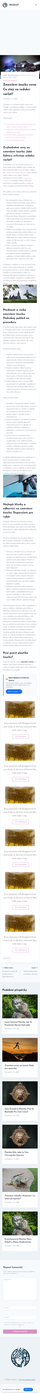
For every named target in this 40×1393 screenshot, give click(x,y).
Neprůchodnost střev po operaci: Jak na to (30, 971)
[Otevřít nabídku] (36, 4)
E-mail (6, 1317)
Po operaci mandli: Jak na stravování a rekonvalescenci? (9, 972)
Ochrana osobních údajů (27, 1380)
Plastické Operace (10, 80)
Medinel (7, 99)
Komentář (8, 1279)
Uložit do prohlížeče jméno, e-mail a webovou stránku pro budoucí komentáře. (18, 1323)
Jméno (6, 1308)
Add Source (28, 1389)
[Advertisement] (20, 31)
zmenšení (7, 958)
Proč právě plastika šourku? (15, 140)
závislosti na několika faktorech (16, 172)
